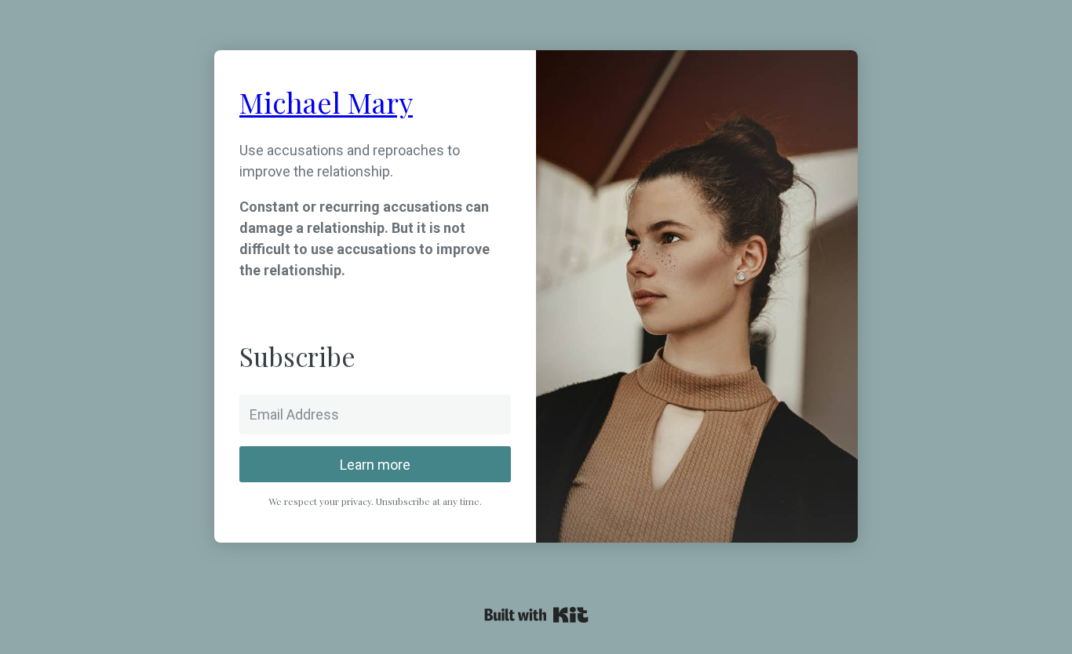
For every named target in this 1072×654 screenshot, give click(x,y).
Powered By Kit (536, 615)
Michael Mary (326, 102)
